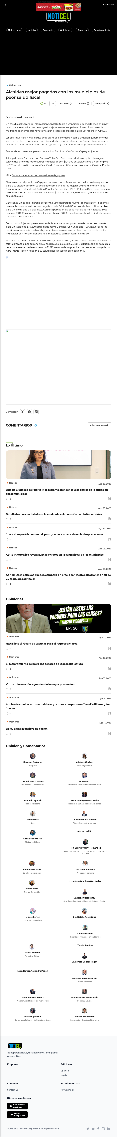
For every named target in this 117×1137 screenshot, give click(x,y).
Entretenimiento (102, 30)
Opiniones (65, 30)
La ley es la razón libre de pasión (27, 728)
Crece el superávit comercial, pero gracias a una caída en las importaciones (54, 534)
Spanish (65, 1070)
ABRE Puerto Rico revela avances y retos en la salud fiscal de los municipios (55, 554)
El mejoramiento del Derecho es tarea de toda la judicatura (44, 663)
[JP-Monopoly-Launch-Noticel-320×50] (58, 7)
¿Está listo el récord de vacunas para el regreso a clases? (42, 643)
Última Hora (14, 30)
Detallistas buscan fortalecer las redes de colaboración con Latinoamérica (54, 513)
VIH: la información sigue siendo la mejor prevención (40, 684)
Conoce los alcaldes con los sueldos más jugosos (38, 175)
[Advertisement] (58, 55)
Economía (48, 30)
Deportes (82, 30)
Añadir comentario (99, 425)
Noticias (32, 30)
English (64, 1075)
